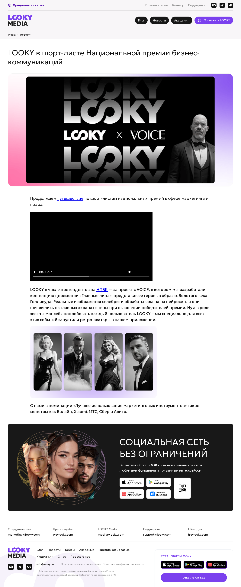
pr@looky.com (63, 534)
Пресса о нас (80, 556)
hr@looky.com (198, 534)
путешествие (70, 198)
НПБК (102, 289)
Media (12, 34)
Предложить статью (114, 550)
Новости (25, 34)
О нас (62, 556)
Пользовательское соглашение (81, 564)
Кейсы (70, 550)
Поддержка (196, 5)
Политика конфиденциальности (123, 564)
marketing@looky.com (24, 534)
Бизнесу (178, 5)
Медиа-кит (45, 556)
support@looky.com (157, 534)
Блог (40, 550)
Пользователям (156, 5)
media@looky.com (111, 534)
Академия (86, 550)
